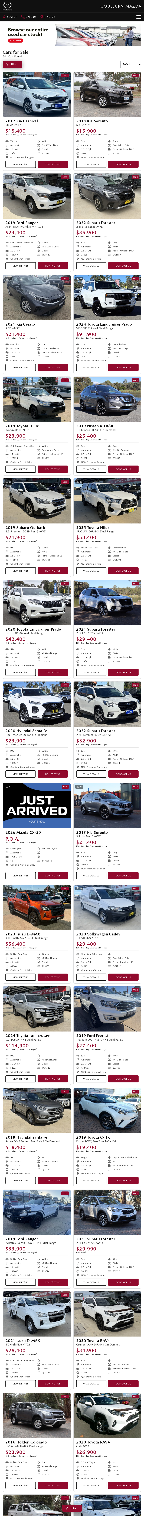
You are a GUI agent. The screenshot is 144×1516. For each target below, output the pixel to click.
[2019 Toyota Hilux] (37, 399)
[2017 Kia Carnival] (37, 94)
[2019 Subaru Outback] (37, 500)
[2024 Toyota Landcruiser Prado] (107, 297)
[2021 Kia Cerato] (37, 297)
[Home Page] (7, 6)
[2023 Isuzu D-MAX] (37, 907)
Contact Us (53, 164)
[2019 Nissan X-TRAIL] (107, 399)
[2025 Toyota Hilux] (107, 500)
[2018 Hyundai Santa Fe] (37, 1110)
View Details (21, 164)
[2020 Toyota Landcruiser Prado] (37, 602)
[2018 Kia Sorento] (107, 94)
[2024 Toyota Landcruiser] (37, 1009)
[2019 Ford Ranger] (37, 196)
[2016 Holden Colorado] (37, 1415)
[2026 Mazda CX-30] (37, 805)
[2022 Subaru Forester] (107, 196)
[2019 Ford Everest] (107, 1009)
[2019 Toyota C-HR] (107, 1110)
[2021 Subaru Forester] (107, 602)
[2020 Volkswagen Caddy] (107, 907)
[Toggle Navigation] (138, 16)
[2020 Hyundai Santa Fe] (37, 704)
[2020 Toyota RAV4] (107, 1314)
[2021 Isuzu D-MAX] (37, 1314)
